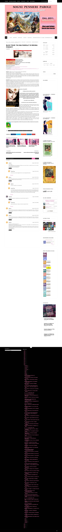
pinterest (49, 51)
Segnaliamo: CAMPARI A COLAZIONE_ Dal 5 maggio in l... (31, 505)
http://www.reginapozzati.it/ (15, 67)
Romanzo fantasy (24, 130)
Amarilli (47, 241)
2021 (24, 357)
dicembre (26, 365)
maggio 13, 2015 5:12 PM (35, 171)
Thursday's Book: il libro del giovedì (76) (30, 494)
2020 (24, 358)
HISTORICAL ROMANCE (12, 1)
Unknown (10, 222)
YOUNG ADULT (23, 1)
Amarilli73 (12, 171)
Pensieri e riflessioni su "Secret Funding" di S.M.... (31, 435)
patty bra (10, 177)
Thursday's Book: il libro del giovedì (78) (30, 412)
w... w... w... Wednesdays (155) (29, 497)
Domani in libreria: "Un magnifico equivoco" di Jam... (31, 431)
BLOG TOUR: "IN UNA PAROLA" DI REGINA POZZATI (31, 479)
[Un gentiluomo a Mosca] (46, 224)
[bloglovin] (46, 1)
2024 (24, 353)
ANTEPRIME (15, 37)
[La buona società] (44, 224)
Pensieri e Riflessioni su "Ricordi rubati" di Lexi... (31, 487)
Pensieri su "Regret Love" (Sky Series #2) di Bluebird (21, 146)
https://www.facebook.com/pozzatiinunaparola (20, 66)
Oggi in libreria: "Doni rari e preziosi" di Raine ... (31, 471)
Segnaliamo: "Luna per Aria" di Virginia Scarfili (30, 446)
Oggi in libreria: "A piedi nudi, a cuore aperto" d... (30, 483)
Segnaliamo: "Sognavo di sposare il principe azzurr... (31, 444)
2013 (24, 525)
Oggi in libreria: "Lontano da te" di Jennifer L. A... (31, 389)
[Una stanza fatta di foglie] (49, 224)
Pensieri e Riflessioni (16, 130)
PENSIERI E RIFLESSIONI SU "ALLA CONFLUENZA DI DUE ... (29, 491)
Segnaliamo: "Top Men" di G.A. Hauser (30, 442)
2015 (24, 364)
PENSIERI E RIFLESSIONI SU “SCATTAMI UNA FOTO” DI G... (31, 448)
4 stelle (9, 130)
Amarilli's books (46, 220)
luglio (26, 371)
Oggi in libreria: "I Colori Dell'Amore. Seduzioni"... (30, 438)
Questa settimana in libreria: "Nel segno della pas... (31, 378)
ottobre (26, 368)
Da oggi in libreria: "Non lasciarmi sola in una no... (31, 420)
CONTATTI (25, 37)
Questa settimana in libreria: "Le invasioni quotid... (31, 452)
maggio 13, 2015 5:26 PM (35, 188)
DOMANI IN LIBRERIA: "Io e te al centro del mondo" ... (31, 407)
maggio (26, 374)
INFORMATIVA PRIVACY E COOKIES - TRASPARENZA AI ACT (42, 37)
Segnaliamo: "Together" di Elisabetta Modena (30, 511)
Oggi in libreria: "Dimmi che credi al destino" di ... (31, 481)
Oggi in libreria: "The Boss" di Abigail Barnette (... (30, 384)
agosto (26, 370)
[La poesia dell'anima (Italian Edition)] (47, 224)
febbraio (26, 521)
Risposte (10, 169)
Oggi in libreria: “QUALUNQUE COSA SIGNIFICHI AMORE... (30, 399)
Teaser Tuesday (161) (27, 403)
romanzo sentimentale (29, 130)
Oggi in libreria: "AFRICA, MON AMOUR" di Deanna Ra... (31, 460)
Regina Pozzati (20, 130)
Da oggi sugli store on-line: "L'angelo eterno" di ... (30, 422)
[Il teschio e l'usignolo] (44, 208)
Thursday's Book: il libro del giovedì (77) (30, 463)
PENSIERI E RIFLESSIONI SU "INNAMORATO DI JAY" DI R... (31, 401)
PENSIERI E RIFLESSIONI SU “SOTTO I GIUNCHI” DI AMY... (31, 409)
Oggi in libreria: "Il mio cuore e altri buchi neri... (31, 458)
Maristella (10, 196)
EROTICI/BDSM (32, 1)
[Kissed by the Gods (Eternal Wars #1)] (51, 224)
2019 (24, 359)
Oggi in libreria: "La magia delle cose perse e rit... (31, 416)
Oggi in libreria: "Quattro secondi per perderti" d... (30, 467)
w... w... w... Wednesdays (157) (29, 392)
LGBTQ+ (28, 1)
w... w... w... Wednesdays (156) (29, 427)
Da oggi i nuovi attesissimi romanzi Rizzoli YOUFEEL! (31, 424)
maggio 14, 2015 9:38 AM (35, 202)
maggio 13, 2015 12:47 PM (35, 177)
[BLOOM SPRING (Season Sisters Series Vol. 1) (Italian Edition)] (53, 224)
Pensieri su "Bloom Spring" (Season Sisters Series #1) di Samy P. (10, 146)
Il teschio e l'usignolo (48, 206)
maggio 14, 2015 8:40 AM (35, 196)
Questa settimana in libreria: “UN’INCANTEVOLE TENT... (29, 450)
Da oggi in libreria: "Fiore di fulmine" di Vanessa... (30, 414)
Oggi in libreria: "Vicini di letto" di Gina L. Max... (31, 380)
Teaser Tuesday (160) (27, 436)
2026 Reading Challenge (48, 239)
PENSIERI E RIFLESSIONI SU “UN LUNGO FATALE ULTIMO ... (31, 517)
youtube (49, 54)
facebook (37, 158)
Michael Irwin (47, 207)
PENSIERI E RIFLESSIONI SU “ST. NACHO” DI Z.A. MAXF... (31, 509)
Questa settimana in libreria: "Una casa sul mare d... (31, 454)
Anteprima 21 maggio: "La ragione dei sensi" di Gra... (31, 489)
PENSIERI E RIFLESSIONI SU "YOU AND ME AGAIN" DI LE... (30, 382)
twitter (49, 52)
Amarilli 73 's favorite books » (52, 231)
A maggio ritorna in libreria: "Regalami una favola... (31, 515)
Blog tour (12, 130)
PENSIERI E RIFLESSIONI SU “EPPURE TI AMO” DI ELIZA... (31, 496)
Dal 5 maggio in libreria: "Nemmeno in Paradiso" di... (30, 507)
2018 (24, 360)
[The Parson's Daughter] (49, 227)
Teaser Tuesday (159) (27, 503)
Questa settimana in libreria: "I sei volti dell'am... (30, 493)
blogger (33, 158)
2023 (24, 354)
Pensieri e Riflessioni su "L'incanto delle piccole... (30, 391)
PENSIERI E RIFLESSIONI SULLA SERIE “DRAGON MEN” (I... (31, 501)
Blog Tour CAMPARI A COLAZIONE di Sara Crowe (31, 475)
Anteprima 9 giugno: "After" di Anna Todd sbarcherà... (31, 485)
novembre (26, 366)
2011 (24, 527)
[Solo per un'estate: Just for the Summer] (54, 227)
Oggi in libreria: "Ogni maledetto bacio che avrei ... (31, 418)
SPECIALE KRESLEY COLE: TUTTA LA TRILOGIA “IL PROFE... (31, 440)
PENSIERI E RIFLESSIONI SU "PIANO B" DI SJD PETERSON (31, 473)
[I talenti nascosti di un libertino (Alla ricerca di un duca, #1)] (46, 227)
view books (53, 244)
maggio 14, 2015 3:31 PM (35, 222)
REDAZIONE (30, 37)
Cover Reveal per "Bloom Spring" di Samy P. (33, 146)
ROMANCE (6, 1)
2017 (24, 362)
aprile (26, 518)
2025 (24, 352)
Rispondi (10, 168)
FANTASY (18, 1)
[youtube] (45, 1)
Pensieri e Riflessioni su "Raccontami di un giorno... (31, 411)
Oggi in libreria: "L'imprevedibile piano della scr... (31, 465)
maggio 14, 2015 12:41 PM (35, 208)
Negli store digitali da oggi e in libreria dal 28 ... (31, 499)
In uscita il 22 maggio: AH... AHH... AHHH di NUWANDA (31, 429)
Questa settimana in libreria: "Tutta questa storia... (31, 456)
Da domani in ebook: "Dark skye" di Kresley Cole (31, 397)
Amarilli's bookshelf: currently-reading (50, 201)
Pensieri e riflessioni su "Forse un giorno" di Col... (31, 462)
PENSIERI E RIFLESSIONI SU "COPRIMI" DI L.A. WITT (31, 426)
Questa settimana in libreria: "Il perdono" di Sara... (31, 477)
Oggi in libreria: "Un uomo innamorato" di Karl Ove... (31, 395)
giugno (26, 373)
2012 (24, 526)
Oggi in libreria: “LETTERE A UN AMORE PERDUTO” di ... (30, 433)
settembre (26, 369)
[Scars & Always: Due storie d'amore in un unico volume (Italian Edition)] (47, 227)
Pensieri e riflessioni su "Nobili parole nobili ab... (31, 405)
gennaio (26, 522)
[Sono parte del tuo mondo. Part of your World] (53, 227)
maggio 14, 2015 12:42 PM (35, 215)
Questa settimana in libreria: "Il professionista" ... (29, 376)
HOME (11, 37)
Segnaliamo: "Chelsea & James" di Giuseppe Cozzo (31, 513)
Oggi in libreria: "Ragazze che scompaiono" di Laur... (31, 469)
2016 (24, 363)
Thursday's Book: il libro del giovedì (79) (30, 385)
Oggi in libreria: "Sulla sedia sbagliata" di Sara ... (31, 387)
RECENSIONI (20, 37)
